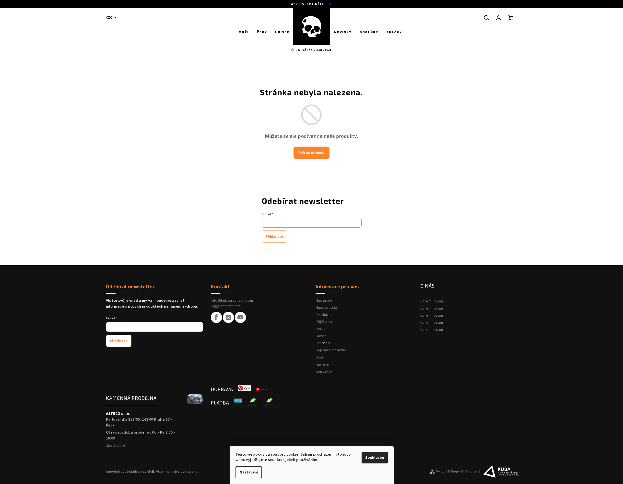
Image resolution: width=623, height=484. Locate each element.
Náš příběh (325, 300)
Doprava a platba (331, 350)
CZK (109, 17)
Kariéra (322, 364)
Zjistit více (115, 445)
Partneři (323, 343)
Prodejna (324, 314)
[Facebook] (216, 317)
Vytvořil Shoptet (449, 471)
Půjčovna (324, 321)
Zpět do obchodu (311, 152)
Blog (320, 357)
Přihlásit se (274, 236)
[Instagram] (228, 317)
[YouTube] (240, 317)
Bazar (321, 336)
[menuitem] (244, 32)
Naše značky (327, 307)
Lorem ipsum (431, 301)
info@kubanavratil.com (232, 300)
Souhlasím (374, 457)
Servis (321, 329)
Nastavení (249, 472)
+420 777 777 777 (225, 306)
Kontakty (324, 371)
